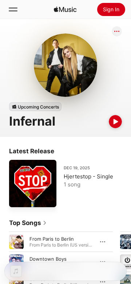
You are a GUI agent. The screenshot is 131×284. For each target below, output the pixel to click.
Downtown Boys (48, 259)
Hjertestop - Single (88, 176)
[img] (65, 9)
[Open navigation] (13, 9)
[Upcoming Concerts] (35, 106)
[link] (28, 223)
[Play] (115, 121)
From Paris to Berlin (51, 239)
